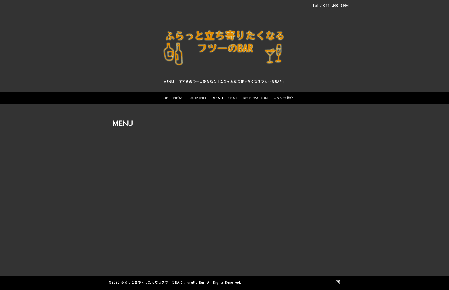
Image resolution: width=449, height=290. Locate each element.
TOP (164, 98)
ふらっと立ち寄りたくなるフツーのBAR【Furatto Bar (163, 282)
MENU (218, 98)
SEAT (233, 98)
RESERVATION (255, 98)
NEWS (178, 98)
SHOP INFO (198, 98)
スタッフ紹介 (283, 98)
